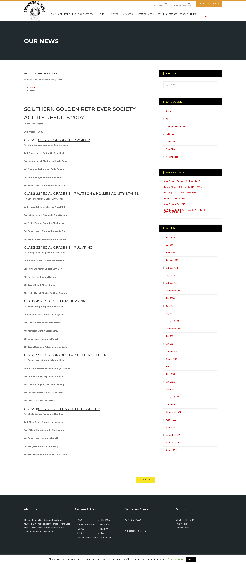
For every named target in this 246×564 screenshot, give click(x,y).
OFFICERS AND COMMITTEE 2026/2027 (94, 537)
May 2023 (170, 344)
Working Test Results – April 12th (179, 193)
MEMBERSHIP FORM (209, 4)
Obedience (170, 141)
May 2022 (170, 382)
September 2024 (173, 290)
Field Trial (170, 134)
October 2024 (172, 283)
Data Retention (182, 528)
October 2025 (172, 268)
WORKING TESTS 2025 (174, 198)
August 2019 (171, 450)
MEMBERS (128, 14)
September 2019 (173, 442)
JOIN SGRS (105, 520)
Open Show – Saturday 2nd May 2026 (181, 181)
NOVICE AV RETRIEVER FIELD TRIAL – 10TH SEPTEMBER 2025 (184, 211)
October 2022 (172, 351)
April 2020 (170, 427)
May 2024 (170, 313)
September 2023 (173, 328)
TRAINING (162, 14)
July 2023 (170, 336)
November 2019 (173, 435)
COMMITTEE (64, 14)
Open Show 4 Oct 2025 (174, 204)
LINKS (193, 14)
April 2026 (170, 253)
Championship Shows (176, 126)
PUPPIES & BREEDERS (83, 14)
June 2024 (170, 306)
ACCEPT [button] (191, 559)
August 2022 (171, 359)
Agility (168, 111)
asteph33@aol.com (183, 6)
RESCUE (184, 14)
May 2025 (170, 275)
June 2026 (170, 237)
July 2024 (170, 298)
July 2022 (170, 366)
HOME (79, 520)
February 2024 (172, 321)
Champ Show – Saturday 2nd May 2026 (182, 187)
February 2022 (172, 397)
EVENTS (114, 14)
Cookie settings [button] (175, 559)
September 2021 (173, 412)
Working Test (172, 157)
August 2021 (171, 420)
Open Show (171, 149)
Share (144, 480)
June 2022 (170, 374)
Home (52, 14)
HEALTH (102, 14)
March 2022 (171, 389)
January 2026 (172, 260)
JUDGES (173, 14)
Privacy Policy (182, 524)
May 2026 (170, 245)
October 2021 (172, 404)
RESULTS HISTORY (146, 14)
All (167, 119)
